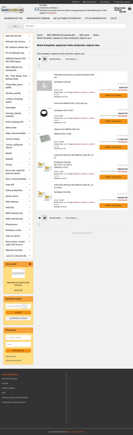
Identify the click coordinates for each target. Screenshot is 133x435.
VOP (4, 393)
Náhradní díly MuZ (14, 250)
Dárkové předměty (14, 190)
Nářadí (9, 153)
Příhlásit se (18, 351)
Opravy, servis (12, 196)
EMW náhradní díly (14, 213)
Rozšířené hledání (18, 318)
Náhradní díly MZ (13, 18)
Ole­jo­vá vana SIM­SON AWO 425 (66, 129)
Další (113, 18)
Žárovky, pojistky (13, 93)
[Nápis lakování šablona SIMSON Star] (18, 273)
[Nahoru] (7, 431)
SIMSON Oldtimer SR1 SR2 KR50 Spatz (16, 60)
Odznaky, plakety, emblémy (13, 115)
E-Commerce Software (58, 432)
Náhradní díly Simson (38, 18)
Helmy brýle (11, 127)
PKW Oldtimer (12, 202)
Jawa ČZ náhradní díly (16, 256)
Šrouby (9, 164)
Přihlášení (105, 2)
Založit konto (11, 356)
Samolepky (11, 107)
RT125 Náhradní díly (96, 18)
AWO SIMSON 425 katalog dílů (14, 68)
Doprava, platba (8, 388)
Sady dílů (10, 184)
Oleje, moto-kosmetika (16, 133)
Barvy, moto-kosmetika (16, 179)
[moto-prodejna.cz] (15, 10)
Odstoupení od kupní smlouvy (14, 402)
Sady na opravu (13, 236)
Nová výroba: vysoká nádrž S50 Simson (15, 243)
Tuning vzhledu (13, 139)
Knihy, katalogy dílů (14, 122)
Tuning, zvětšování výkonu (14, 146)
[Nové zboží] (30, 264)
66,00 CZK (18, 290)
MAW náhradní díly (14, 219)
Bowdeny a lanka (13, 230)
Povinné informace (9, 379)
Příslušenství (11, 224)
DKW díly (10, 207)
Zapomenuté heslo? (13, 360)
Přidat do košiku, (113, 95)
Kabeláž (9, 159)
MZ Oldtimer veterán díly (67, 18)
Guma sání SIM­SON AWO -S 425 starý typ (70, 103)
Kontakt (5, 383)
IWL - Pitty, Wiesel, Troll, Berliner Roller (16, 77)
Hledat (76, 2)
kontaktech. (52, 13)
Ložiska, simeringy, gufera (14, 100)
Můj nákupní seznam (122, 2)
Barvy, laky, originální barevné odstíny (15, 172)
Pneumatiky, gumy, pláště (14, 86)
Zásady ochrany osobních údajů (15, 397)
